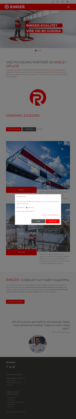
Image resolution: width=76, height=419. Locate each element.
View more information (24, 211)
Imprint (44, 215)
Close (38, 221)
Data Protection (53, 215)
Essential (21, 207)
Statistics (31, 207)
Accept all (52, 221)
